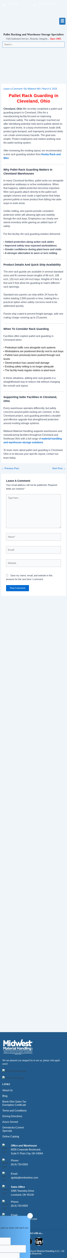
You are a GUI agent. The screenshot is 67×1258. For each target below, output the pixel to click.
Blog (4, 1096)
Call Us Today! (13, 4)
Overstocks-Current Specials (13, 1129)
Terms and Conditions (14, 1110)
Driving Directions (12, 1116)
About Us (7, 1090)
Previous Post (10, 468)
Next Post (58, 468)
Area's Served (10, 1122)
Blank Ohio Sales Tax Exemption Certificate (14, 1103)
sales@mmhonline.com (46, 4)
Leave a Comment (12, 88)
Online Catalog (10, 1136)
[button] (50, 21)
